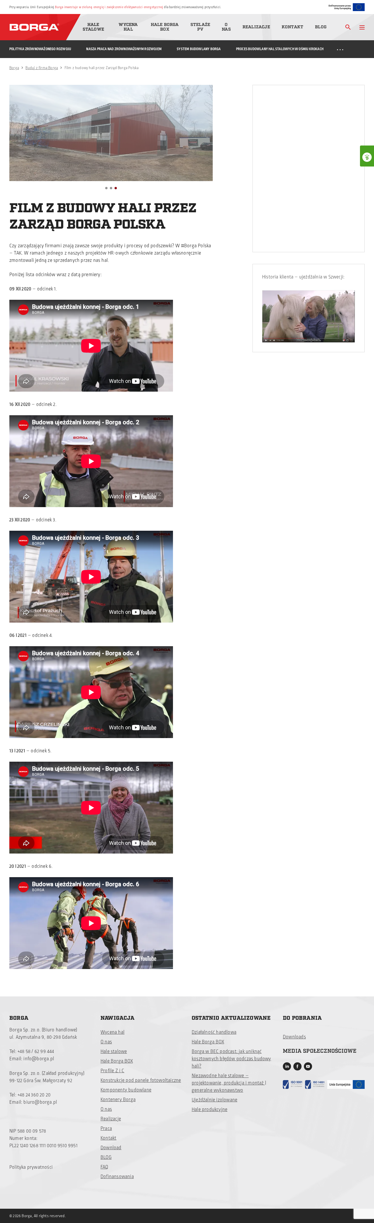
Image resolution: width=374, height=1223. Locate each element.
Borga (14, 68)
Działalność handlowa (214, 1032)
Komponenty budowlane (126, 1090)
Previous (17, 143)
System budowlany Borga (199, 49)
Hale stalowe (93, 27)
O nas (226, 27)
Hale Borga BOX (165, 27)
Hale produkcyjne (209, 1109)
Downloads (294, 1036)
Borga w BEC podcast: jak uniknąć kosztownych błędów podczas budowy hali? (231, 1059)
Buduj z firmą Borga (41, 68)
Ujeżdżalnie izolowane (214, 1099)
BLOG (106, 1157)
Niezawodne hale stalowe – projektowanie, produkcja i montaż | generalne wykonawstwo (229, 1083)
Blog (320, 27)
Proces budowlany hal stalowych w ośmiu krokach (279, 49)
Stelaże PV (200, 27)
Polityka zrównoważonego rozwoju (40, 49)
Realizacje (256, 27)
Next (205, 143)
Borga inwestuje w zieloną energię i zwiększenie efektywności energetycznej (109, 7)
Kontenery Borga (118, 1099)
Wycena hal (128, 27)
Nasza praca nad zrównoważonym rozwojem (124, 49)
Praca (106, 1128)
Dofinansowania (117, 1176)
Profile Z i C (112, 1070)
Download (111, 1147)
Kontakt (292, 27)
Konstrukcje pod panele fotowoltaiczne (141, 1080)
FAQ (104, 1167)
